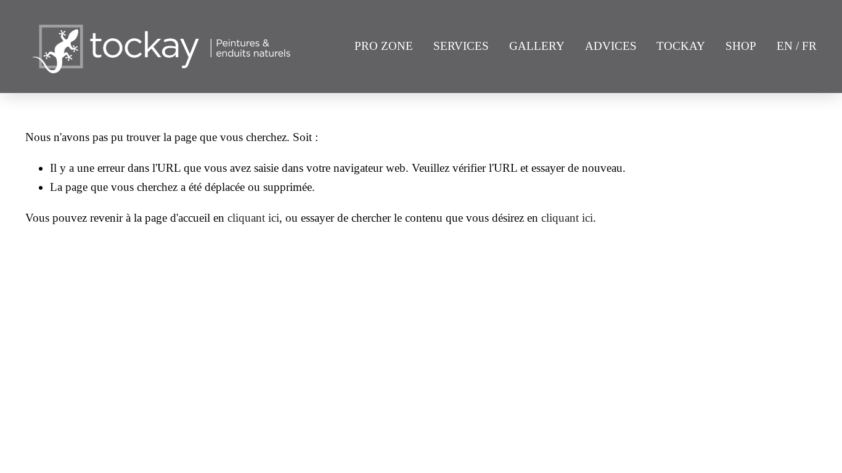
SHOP (741, 45)
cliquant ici (253, 217)
